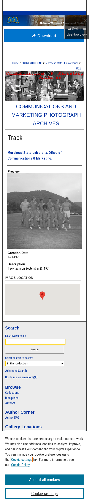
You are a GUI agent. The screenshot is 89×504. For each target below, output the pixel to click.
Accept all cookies (44, 479)
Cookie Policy (20, 465)
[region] (44, 467)
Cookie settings (21, 460)
